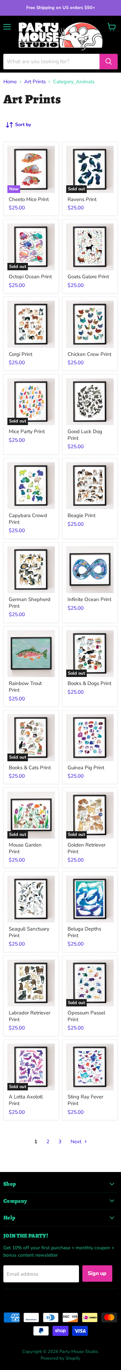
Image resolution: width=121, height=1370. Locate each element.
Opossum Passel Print (86, 1016)
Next (77, 1141)
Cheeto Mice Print (29, 199)
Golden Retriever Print (87, 848)
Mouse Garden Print (25, 848)
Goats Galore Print (88, 276)
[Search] (108, 61)
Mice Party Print (27, 431)
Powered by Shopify (60, 1358)
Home (10, 82)
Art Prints (35, 82)
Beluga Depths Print (84, 932)
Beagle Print (81, 515)
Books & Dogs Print (89, 683)
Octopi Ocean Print (30, 276)
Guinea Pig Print (86, 767)
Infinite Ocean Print (89, 599)
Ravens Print (82, 199)
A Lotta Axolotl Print (26, 1100)
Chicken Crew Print (89, 354)
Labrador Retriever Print (29, 1016)
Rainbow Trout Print (25, 686)
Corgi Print (20, 354)
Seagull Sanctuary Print (29, 932)
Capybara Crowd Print (28, 518)
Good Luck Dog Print (85, 435)
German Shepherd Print (29, 602)
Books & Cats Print (30, 767)
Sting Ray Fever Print (85, 1100)
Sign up (97, 1273)
